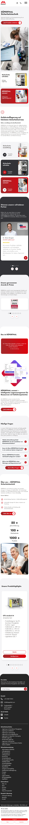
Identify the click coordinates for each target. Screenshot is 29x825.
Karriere (4, 787)
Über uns (4, 784)
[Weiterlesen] (25, 258)
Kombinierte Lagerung (7, 739)
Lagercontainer (6, 775)
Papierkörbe (5, 767)
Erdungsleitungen (6, 765)
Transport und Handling (8, 769)
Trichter (4, 774)
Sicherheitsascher (6, 758)
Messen (4, 789)
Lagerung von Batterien (8, 731)
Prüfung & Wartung (7, 795)
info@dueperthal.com (9, 702)
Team (3, 786)
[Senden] (25, 689)
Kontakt (4, 799)
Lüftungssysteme (6, 751)
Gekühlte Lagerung (7, 738)
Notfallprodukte (6, 762)
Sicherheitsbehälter (7, 763)
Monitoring (5, 756)
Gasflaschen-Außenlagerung (9, 770)
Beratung (4, 797)
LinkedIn (6, 715)
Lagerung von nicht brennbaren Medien (12, 743)
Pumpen (4, 772)
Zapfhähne (4, 779)
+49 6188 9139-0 (8, 699)
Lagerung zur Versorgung (8, 732)
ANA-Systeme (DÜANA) (8, 749)
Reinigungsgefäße (6, 777)
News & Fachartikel (7, 791)
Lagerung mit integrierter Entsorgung (11, 736)
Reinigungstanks (6, 753)
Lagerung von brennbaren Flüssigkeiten (12, 729)
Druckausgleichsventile (7, 760)
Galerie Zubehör (6, 745)
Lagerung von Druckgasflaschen (10, 734)
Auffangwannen (6, 755)
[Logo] (3, 3)
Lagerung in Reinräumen (8, 741)
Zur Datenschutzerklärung (14, 348)
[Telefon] (20, 3)
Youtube (6, 718)
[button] (22, 3)
